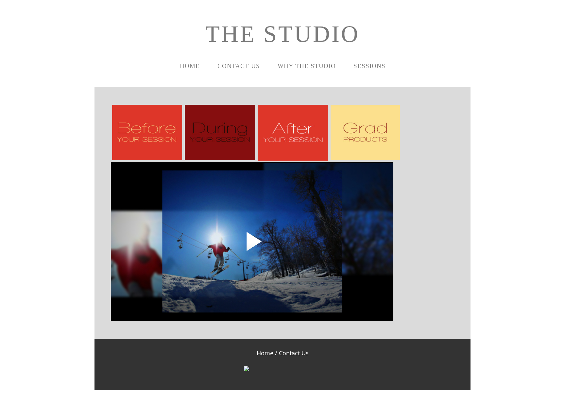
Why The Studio (307, 65)
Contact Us (238, 65)
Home (190, 65)
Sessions (369, 65)
